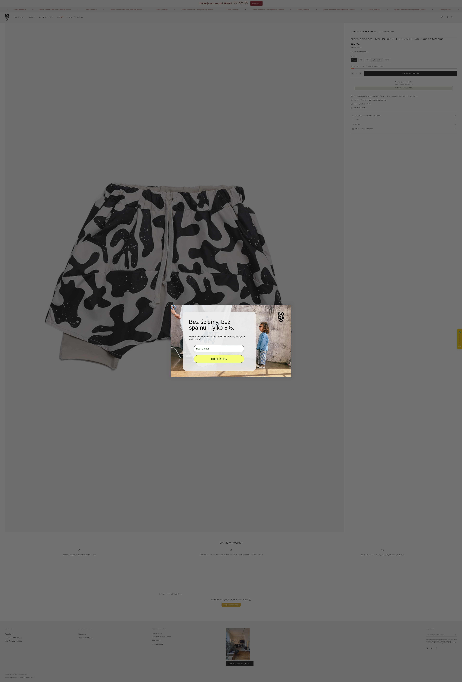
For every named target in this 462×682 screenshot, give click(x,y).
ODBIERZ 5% (219, 359)
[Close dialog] (173, 307)
